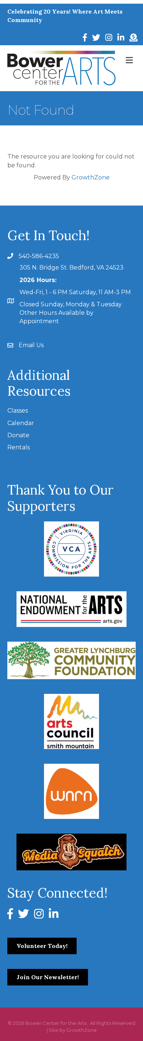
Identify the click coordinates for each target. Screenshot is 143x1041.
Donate (18, 435)
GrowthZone (91, 177)
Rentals (18, 447)
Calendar (20, 423)
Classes (17, 410)
